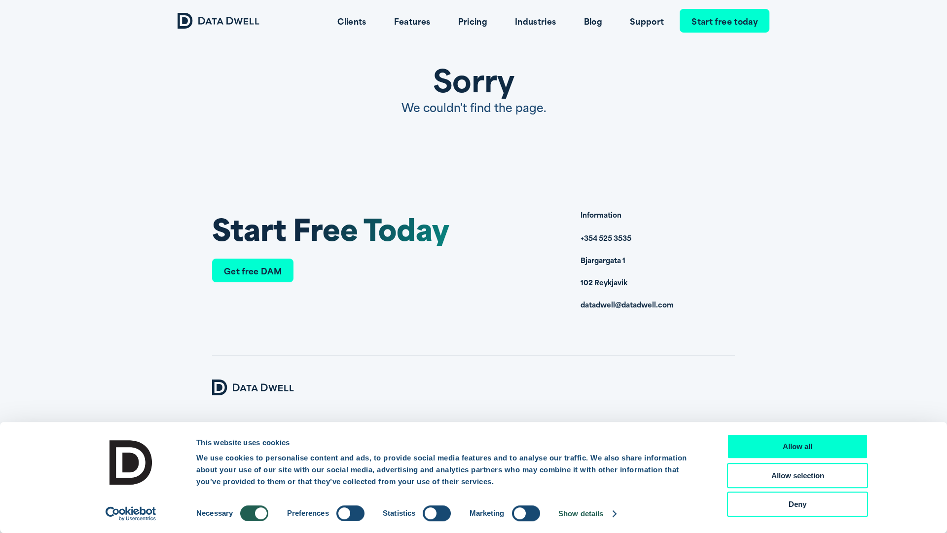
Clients (351, 20)
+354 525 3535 (606, 237)
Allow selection (797, 475)
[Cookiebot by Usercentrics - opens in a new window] (131, 513)
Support (647, 20)
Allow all (797, 446)
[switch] (350, 513)
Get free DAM (253, 270)
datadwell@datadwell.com (627, 304)
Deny (797, 504)
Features (412, 20)
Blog (593, 20)
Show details (580, 513)
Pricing (472, 20)
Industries (535, 20)
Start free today (725, 20)
